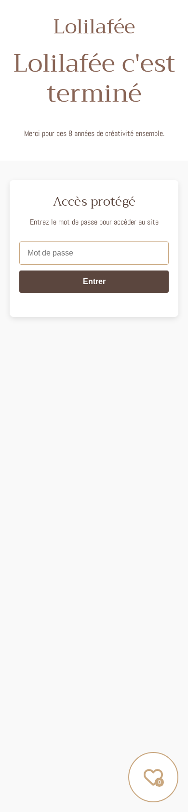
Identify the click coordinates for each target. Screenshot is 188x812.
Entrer (94, 281)
